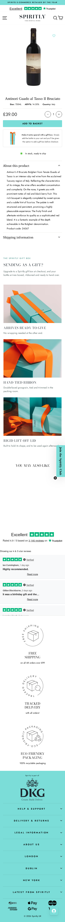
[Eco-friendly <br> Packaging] (32, 736)
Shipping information (18, 237)
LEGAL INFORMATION (32, 832)
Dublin (32, 868)
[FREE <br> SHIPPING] (32, 635)
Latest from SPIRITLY (31, 892)
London (31, 856)
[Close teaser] (55, 478)
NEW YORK (31, 880)
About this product (16, 166)
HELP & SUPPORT (32, 808)
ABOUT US (31, 844)
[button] (60, 461)
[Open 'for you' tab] (54, 911)
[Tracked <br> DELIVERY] (32, 686)
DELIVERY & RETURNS (31, 820)
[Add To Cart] (20, 490)
